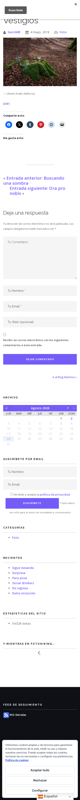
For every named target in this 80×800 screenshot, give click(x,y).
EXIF (6, 104)
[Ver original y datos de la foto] (40, 62)
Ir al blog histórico (64, 377)
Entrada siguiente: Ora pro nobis (37, 190)
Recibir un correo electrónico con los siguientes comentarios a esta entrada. (35, 342)
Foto (63, 32)
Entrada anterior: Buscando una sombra (33, 180)
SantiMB (14, 32)
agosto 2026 (40, 408)
